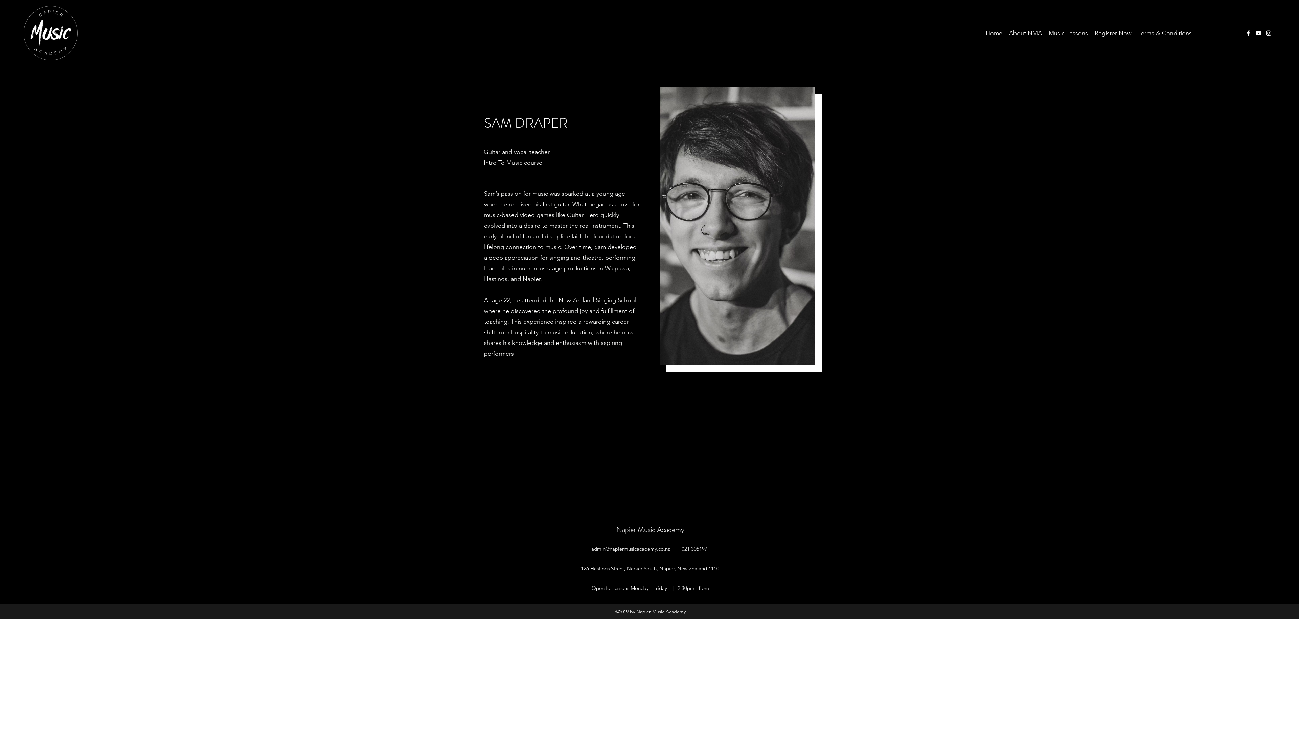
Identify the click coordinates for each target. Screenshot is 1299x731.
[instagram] (1268, 33)
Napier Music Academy (650, 529)
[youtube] (1258, 33)
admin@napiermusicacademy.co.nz (630, 549)
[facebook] (1248, 33)
